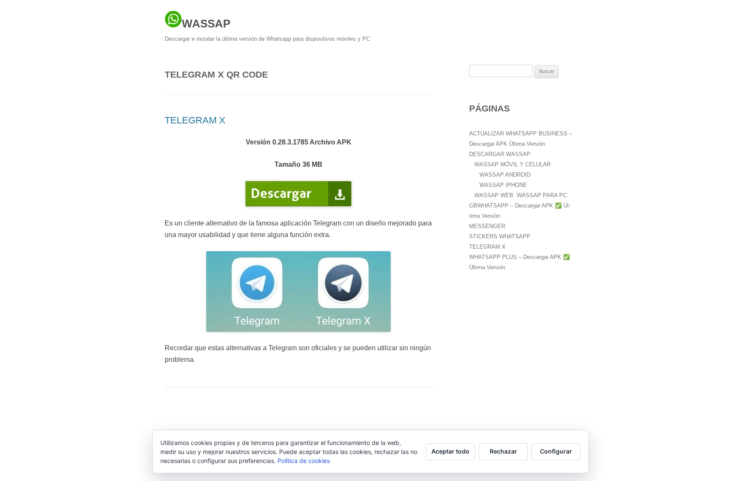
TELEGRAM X (195, 120)
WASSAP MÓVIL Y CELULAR (512, 164)
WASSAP (206, 23)
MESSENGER (487, 226)
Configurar (556, 451)
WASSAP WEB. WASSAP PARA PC (520, 195)
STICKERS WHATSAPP (499, 236)
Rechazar (503, 451)
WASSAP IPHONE (503, 185)
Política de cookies (303, 460)
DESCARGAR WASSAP (499, 154)
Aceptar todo (450, 451)
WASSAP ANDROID (504, 174)
